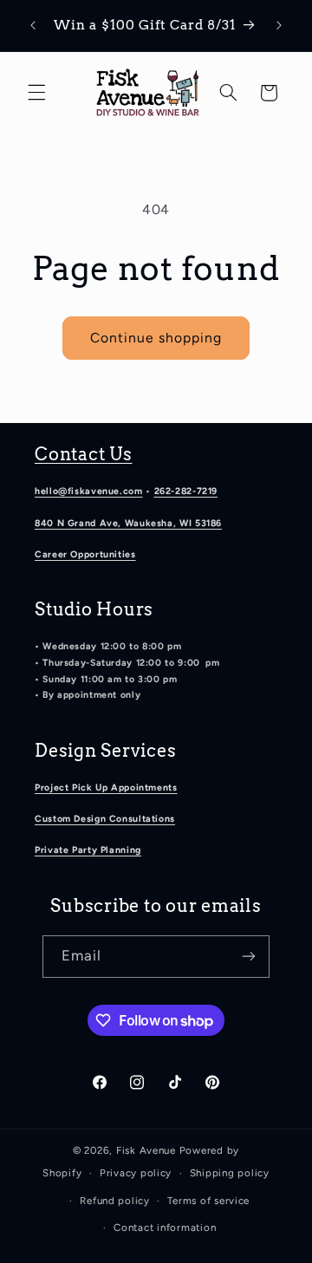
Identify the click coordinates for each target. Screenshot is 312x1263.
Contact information (165, 1227)
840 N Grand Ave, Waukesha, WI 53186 (128, 523)
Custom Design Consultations (105, 818)
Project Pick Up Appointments (106, 787)
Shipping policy (230, 1173)
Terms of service (208, 1201)
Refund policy (115, 1201)
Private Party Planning (88, 850)
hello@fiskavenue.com (89, 491)
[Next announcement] (279, 25)
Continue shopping (156, 337)
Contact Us (84, 454)
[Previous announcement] (33, 25)
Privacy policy (136, 1173)
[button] (36, 93)
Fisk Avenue (146, 1150)
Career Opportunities (85, 554)
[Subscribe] (249, 956)
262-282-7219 (186, 491)
